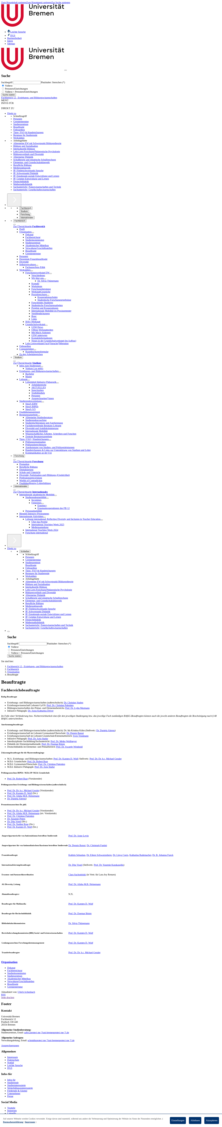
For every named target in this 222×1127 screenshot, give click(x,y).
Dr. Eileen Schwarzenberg (99, 855)
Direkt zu (11, 113)
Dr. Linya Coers (120, 855)
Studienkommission (16, 973)
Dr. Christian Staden (73, 702)
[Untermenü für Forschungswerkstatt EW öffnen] (50, 273)
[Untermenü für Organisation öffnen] (33, 232)
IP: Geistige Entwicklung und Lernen (31, 178)
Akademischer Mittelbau (19, 978)
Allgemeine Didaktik (23, 157)
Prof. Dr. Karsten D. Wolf (65, 758)
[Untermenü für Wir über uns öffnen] (45, 278)
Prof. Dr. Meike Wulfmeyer (64, 741)
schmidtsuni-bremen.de (51, 1040)
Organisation (9, 962)
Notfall (10, 1062)
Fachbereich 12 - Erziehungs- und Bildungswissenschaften (29, 97)
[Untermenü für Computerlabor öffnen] (35, 349)
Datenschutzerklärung (13, 1122)
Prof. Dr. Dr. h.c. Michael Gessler (106, 758)
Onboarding (19, 129)
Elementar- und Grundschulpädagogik (31, 162)
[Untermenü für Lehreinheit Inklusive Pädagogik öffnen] (57, 382)
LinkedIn (11, 1113)
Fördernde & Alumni (17, 1090)
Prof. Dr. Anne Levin (78, 835)
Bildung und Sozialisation (25, 146)
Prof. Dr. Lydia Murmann (77, 708)
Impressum (12, 1057)
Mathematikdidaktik (22, 184)
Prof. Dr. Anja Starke (38, 738)
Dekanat (11, 967)
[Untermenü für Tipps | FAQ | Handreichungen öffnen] (50, 440)
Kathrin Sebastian (76, 855)
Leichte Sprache (15, 1065)
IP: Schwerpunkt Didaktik (25, 173)
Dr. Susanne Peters (16, 818)
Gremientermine (21, 121)
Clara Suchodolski (77, 874)
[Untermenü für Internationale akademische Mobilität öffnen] (55, 495)
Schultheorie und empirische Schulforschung (34, 159)
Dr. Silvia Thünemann (79, 923)
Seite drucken (7, 997)
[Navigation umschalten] (65, 70)
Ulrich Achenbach (26, 992)
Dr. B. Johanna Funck (162, 855)
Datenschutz (13, 1060)
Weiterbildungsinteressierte (20, 1088)
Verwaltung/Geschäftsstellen (20, 981)
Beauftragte (18, 127)
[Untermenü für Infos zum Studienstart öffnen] (42, 366)
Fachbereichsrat (14, 970)
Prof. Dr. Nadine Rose (18, 824)
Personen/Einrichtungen (16, 88)
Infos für (11, 1080)
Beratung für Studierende (25, 135)
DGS (9, 1068)
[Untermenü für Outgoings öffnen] (42, 503)
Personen (17, 119)
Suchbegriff (7, 82)
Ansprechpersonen (10, 1045)
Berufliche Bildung (22, 165)
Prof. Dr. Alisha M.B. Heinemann (23, 796)
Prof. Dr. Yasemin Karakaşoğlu (109, 865)
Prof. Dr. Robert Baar (37, 761)
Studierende (13, 1082)
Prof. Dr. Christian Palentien (60, 705)
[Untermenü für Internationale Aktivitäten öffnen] (44, 517)
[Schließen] (14, 224)
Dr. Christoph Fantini (97, 845)
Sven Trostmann (80, 736)
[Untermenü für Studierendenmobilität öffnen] (47, 498)
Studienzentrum (20, 124)
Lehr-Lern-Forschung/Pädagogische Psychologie (36, 151)
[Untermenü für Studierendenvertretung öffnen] (43, 401)
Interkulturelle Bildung (24, 148)
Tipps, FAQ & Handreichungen (28, 132)
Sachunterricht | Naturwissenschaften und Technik (37, 187)
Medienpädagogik (22, 168)
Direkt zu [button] (11, 548)
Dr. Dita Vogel (14, 821)
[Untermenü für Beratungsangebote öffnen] (39, 415)
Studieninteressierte (16, 1085)
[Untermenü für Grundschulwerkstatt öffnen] (46, 325)
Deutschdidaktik (21, 181)
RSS (3, 994)
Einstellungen (177, 1120)
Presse (10, 1096)
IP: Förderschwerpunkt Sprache (28, 170)
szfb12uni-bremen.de (46, 1032)
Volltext (8, 85)
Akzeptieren (211, 1120)
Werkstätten (18, 138)
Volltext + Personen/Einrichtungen (21, 91)
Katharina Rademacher (140, 855)
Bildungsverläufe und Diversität (28, 154)
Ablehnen (195, 1120)
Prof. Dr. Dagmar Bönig (53, 744)
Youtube (11, 1108)
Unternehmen (13, 1093)
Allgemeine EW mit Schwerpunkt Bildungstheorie (37, 143)
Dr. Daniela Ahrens (105, 730)
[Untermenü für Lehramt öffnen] (28, 380)
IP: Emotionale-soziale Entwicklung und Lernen (36, 176)
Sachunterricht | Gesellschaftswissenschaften (34, 189)
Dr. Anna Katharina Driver (40, 710)
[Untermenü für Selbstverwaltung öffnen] (37, 265)
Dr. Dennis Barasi (75, 733)
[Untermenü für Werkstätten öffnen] (32, 270)
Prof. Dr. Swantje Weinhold (69, 746)
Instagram (12, 1110)
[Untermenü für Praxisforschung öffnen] (48, 295)
